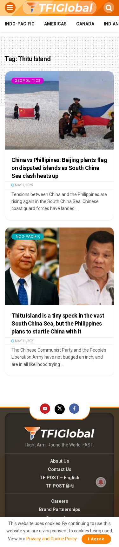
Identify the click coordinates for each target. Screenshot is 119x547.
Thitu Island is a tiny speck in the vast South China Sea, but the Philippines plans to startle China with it (57, 323)
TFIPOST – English (59, 477)
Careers (59, 501)
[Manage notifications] (101, 482)
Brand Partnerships (59, 509)
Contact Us (59, 469)
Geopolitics (28, 81)
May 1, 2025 (23, 185)
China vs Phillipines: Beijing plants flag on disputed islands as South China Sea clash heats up (59, 168)
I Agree (96, 538)
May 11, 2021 (24, 341)
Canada (85, 23)
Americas (55, 23)
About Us (59, 461)
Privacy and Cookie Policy (51, 538)
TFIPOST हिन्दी (60, 485)
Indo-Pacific (20, 23)
